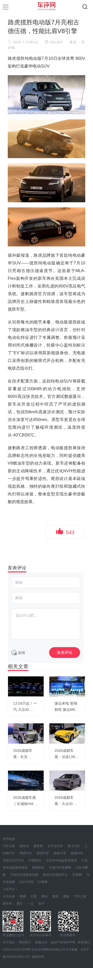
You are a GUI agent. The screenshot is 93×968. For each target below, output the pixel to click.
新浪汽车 (43, 853)
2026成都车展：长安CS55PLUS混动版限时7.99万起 (25, 754)
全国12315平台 (13, 860)
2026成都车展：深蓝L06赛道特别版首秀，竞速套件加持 (67, 754)
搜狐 (66, 896)
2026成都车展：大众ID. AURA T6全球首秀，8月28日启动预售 (67, 801)
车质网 (77, 875)
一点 (30, 903)
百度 (33, 896)
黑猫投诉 (38, 867)
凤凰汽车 (77, 853)
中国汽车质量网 (60, 867)
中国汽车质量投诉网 (24, 875)
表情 (21, 653)
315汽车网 (26, 882)
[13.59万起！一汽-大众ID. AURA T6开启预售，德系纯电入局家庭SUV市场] (26, 686)
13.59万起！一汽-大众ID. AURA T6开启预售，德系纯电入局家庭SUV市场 (25, 707)
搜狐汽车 (60, 853)
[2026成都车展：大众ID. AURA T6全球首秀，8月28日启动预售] (67, 781)
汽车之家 (9, 846)
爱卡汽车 (74, 846)
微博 (55, 896)
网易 (23, 896)
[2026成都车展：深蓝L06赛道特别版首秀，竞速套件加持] (67, 733)
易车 (20, 903)
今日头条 (9, 896)
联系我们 (84, 942)
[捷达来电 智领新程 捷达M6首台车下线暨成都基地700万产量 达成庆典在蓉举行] (67, 686)
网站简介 (25, 942)
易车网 (38, 846)
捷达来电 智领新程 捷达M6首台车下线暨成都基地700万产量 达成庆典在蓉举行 (67, 707)
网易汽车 (26, 853)
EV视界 (42, 882)
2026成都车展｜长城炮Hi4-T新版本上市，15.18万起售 (25, 801)
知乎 (41, 903)
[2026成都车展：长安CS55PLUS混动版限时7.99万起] (26, 733)
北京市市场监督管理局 (62, 860)
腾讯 (44, 896)
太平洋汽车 (55, 846)
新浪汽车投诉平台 (55, 875)
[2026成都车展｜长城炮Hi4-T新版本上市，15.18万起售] (26, 781)
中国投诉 (35, 860)
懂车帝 (24, 846)
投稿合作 (41, 942)
